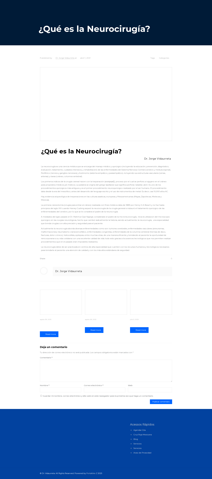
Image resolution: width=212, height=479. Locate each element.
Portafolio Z (91, 473)
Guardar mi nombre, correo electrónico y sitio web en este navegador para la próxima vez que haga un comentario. (98, 396)
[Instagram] (163, 473)
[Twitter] (160, 473)
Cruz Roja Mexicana (142, 434)
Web (130, 385)
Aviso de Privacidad (142, 453)
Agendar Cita (139, 430)
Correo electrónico (93, 385)
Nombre (44, 385)
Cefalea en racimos (98, 323)
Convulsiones (139, 323)
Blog (135, 439)
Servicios (137, 444)
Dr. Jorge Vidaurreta (65, 58)
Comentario (46, 357)
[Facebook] (156, 473)
